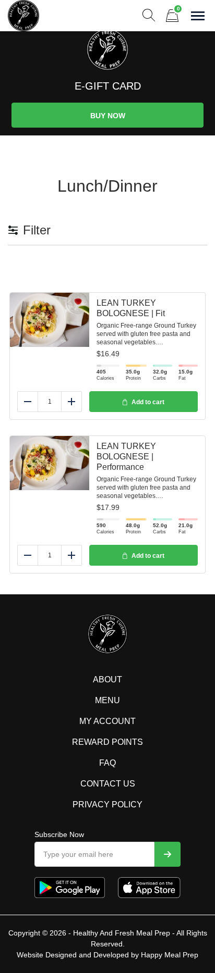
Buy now (107, 115)
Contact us (107, 783)
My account (107, 721)
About (107, 679)
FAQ (107, 762)
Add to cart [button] (148, 402)
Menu (107, 700)
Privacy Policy (107, 804)
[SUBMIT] (167, 854)
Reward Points (107, 742)
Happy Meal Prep (169, 955)
